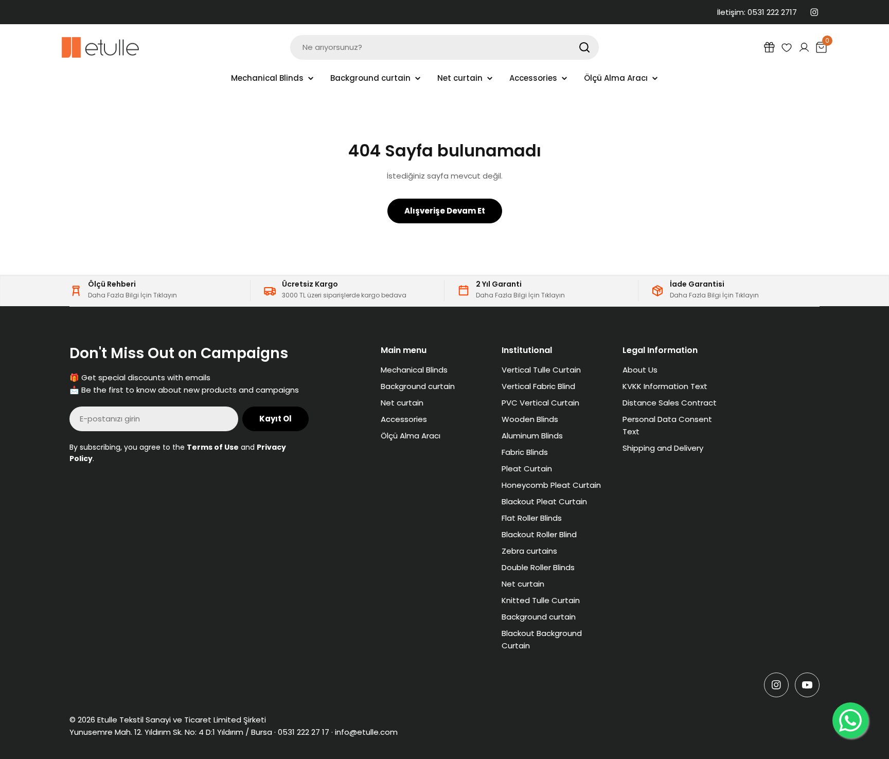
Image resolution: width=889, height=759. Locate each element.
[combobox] (444, 47)
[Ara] (584, 47)
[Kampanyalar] (769, 47)
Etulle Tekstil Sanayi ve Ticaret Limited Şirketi (181, 719)
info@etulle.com (366, 732)
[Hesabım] (804, 47)
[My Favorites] (786, 47)
